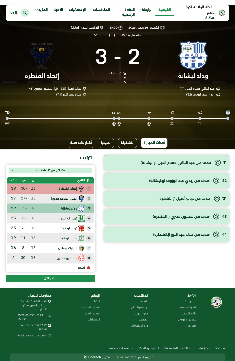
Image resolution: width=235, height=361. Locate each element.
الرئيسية (164, 10)
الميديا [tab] (106, 143)
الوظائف (187, 348)
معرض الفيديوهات (89, 307)
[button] (146, 10)
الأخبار (58, 10)
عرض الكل (50, 278)
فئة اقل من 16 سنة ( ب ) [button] (50, 170)
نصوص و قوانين (187, 319)
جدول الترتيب (141, 313)
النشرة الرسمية (128, 12)
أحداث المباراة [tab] (154, 143)
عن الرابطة (190, 301)
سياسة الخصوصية (121, 348)
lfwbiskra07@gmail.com (31, 335)
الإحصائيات (77, 10)
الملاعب (143, 319)
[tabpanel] (117, 218)
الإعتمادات (94, 319)
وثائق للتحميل (188, 313)
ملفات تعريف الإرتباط (211, 348)
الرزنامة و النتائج (139, 307)
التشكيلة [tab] (127, 143)
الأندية (144, 301)
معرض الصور (92, 313)
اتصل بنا (191, 325)
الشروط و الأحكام (148, 348)
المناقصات (170, 348)
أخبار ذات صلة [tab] (81, 143)
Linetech (94, 357)
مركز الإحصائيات (139, 325)
